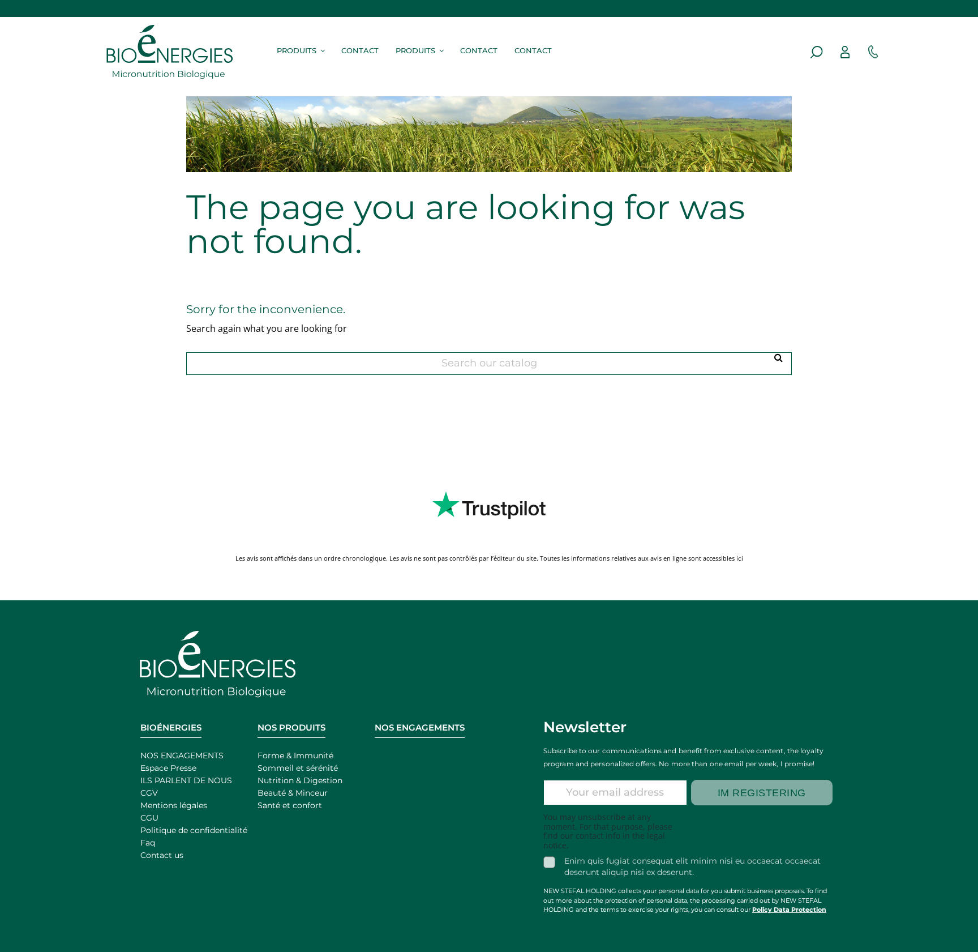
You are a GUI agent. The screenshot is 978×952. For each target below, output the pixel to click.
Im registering (762, 793)
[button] (299, 49)
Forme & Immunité (295, 755)
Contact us (161, 855)
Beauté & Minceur (293, 793)
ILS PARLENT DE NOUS (186, 780)
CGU (149, 818)
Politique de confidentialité (193, 830)
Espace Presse (168, 768)
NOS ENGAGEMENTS (182, 755)
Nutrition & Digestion (300, 780)
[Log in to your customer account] (845, 52)
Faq (147, 843)
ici (739, 558)
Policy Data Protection (789, 909)
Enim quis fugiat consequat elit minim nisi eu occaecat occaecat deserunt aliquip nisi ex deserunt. (692, 866)
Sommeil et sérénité (298, 768)
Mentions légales (173, 805)
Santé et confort (290, 805)
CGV (149, 793)
